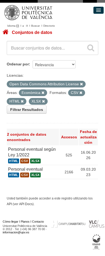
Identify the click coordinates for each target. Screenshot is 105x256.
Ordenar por (18, 64)
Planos (25, 221)
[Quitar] (81, 84)
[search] (90, 48)
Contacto (38, 221)
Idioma (11, 25)
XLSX (35, 161)
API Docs (26, 204)
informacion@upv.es (16, 232)
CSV (24, 161)
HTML (13, 161)
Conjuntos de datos (32, 32)
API (9, 204)
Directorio (49, 25)
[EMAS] (96, 242)
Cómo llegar (10, 221)
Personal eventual (25, 169)
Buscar (35, 25)
